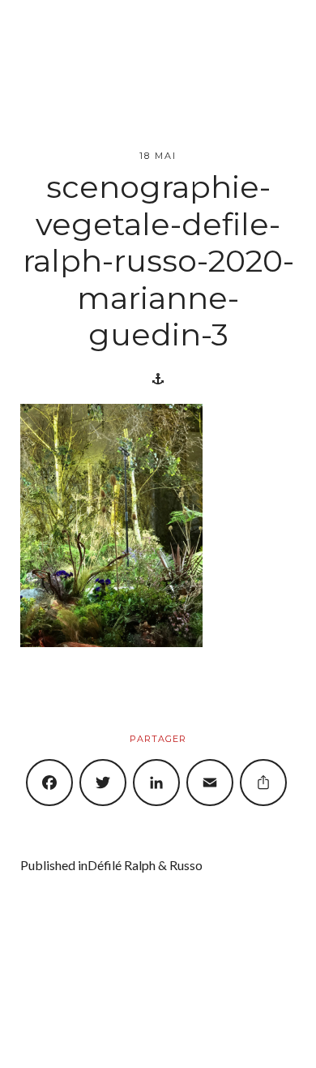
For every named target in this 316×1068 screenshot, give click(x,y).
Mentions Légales (249, 1024)
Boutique (108, 1040)
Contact (222, 1040)
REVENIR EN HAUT (61, 971)
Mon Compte (166, 1040)
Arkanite (188, 1024)
